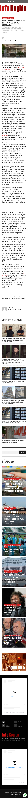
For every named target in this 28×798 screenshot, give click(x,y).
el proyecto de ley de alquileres (13, 68)
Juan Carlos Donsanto (12, 298)
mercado (5, 135)
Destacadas (5, 18)
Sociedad (11, 18)
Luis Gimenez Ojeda (8, 38)
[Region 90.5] (14, 662)
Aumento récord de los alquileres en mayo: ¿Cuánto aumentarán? (13, 382)
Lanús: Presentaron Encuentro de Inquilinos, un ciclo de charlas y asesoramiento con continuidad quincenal (13, 340)
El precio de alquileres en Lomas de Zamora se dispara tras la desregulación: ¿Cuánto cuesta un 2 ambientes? (13, 402)
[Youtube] (16, 1)
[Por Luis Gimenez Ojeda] (3, 38)
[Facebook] (8, 1)
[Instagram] (11, 1)
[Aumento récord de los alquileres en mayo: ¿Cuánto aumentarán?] (12, 373)
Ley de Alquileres (21, 298)
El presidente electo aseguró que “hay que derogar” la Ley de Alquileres (13, 441)
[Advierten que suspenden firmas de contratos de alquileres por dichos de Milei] (12, 413)
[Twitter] (13, 1)
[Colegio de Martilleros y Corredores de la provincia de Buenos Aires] (14, 51)
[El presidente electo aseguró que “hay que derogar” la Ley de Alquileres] (12, 433)
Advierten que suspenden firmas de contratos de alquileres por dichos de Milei (14, 422)
